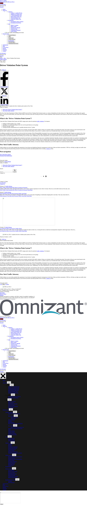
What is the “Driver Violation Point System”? (12, 109)
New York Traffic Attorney (8, 110)
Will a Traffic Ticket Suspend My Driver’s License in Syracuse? (13, 187)
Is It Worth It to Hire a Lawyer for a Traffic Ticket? (11, 228)
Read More (16, 190)
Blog (4, 46)
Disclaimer (2, 292)
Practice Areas (6, 33)
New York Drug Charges (5, 154)
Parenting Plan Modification (6, 155)
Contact (4, 51)
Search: (1, 168)
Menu (2, 3)
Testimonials (5, 44)
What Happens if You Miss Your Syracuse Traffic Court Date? (13, 193)
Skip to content (3, 0)
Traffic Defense (3, 59)
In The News (5, 47)
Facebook (4, 86)
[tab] (12, 35)
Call (1, 284)
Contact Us (2, 184)
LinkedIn (4, 104)
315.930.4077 (3, 4)
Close (2, 504)
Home (4, 9)
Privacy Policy (3, 294)
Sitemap (1, 295)
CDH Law (4, 69)
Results (4, 48)
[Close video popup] (0, 492)
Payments (5, 49)
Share (4, 88)
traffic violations (40, 121)
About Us (5, 10)
